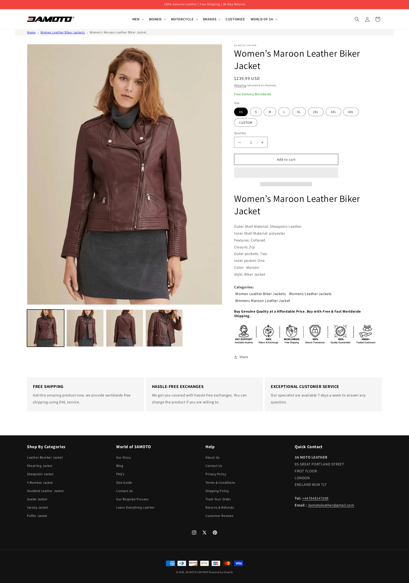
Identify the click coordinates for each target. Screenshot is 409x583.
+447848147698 (315, 498)
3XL (333, 112)
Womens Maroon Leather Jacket (262, 300)
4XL (351, 112)
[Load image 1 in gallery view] (45, 328)
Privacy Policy (215, 474)
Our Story (123, 457)
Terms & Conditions (220, 482)
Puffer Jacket (37, 516)
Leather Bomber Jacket (45, 457)
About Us (212, 457)
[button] (286, 172)
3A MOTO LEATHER (197, 572)
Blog (119, 466)
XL (299, 112)
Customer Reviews (219, 516)
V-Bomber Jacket (40, 482)
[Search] (357, 19)
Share (244, 357)
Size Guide (124, 482)
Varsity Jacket (37, 507)
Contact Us (124, 491)
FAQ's (120, 474)
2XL (316, 112)
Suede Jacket (37, 499)
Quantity (240, 133)
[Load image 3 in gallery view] (124, 328)
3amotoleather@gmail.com (331, 505)
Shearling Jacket (40, 466)
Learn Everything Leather (135, 507)
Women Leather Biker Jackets (62, 32)
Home (31, 32)
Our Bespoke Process (132, 499)
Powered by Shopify (221, 572)
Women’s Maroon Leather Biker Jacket (118, 32)
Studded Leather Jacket (45, 491)
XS (241, 112)
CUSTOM (245, 122)
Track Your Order (218, 499)
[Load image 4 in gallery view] (164, 328)
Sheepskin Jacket (40, 474)
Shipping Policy (217, 491)
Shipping (240, 85)
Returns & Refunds (219, 507)
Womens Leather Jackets (310, 293)
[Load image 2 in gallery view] (85, 328)
